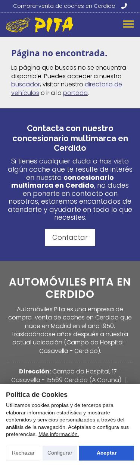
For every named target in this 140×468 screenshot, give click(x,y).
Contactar (70, 237)
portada (75, 93)
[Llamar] (123, 6)
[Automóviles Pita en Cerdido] (39, 25)
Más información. (58, 434)
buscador (25, 84)
